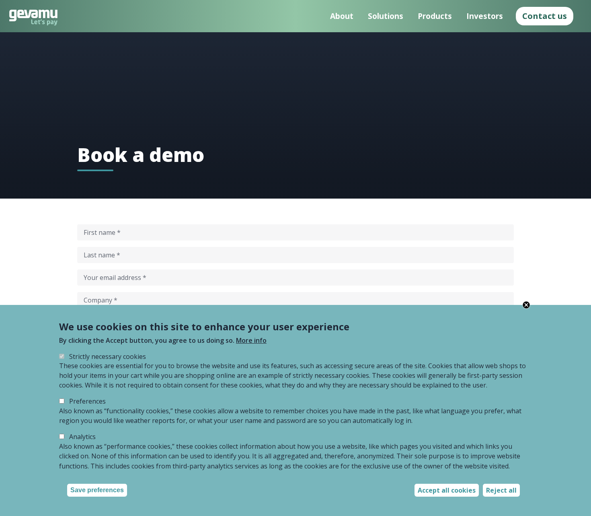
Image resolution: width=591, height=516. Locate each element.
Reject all (501, 490)
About (341, 15)
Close (526, 305)
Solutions (385, 15)
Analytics (82, 437)
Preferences (87, 401)
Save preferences (97, 490)
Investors (484, 15)
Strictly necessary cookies (107, 356)
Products (435, 15)
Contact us (544, 15)
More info (251, 340)
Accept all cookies (447, 490)
